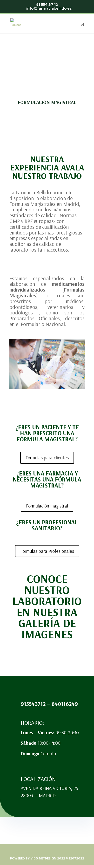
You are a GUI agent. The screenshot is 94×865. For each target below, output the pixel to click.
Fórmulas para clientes (47, 458)
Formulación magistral (47, 506)
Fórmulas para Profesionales (47, 551)
